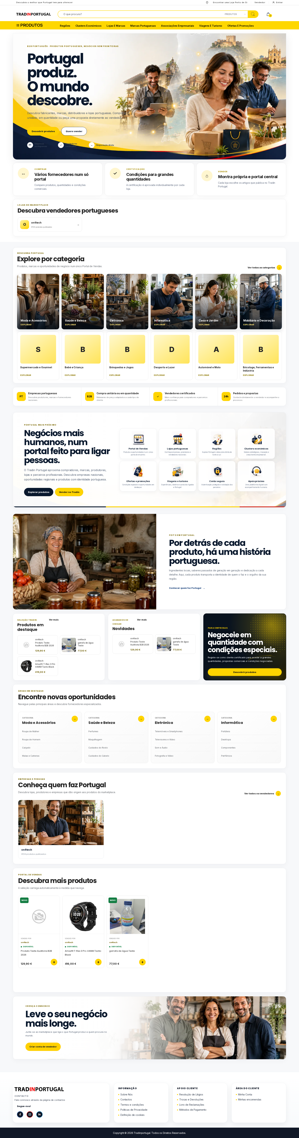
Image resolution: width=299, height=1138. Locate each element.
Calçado (26, 747)
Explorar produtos (38, 492)
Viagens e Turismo (210, 25)
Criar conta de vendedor (43, 1046)
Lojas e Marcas (116, 25)
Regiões (65, 25)
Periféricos (226, 756)
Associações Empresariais (177, 25)
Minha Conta (245, 1094)
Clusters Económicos (88, 25)
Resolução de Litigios (191, 1094)
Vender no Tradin (69, 492)
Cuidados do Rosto (98, 747)
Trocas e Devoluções (191, 1099)
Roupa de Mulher (30, 731)
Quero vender (74, 131)
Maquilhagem (95, 739)
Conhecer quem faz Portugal (187, 588)
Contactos (126, 1099)
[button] (36, 25)
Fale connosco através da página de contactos (40, 1100)
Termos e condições (132, 1104)
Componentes (228, 747)
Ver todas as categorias (264, 267)
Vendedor (260, 2)
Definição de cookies (132, 1114)
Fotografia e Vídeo (164, 756)
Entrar (279, 2)
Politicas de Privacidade (133, 1109)
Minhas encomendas (249, 1099)
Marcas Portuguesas (143, 25)
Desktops (226, 739)
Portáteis (225, 731)
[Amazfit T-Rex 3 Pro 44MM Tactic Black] (83, 915)
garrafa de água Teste (122, 951)
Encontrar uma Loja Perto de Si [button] (230, 2)
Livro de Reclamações (191, 1104)
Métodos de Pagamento (192, 1109)
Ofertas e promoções (240, 25)
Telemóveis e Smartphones (169, 731)
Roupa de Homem (31, 739)
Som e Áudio (161, 747)
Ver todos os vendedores (261, 793)
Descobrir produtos (43, 131)
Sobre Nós (126, 1094)
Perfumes (93, 731)
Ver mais (54, 619)
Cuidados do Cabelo (98, 756)
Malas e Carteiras (30, 756)
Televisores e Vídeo (165, 739)
